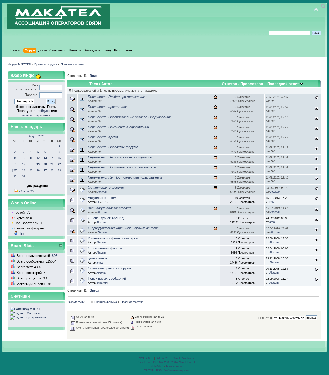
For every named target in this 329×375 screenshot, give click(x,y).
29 (59, 170)
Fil (97, 201)
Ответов (229, 84)
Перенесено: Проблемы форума (113, 147)
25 (30, 170)
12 (38, 158)
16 (14, 164)
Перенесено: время (103, 137)
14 (51, 158)
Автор (107, 84)
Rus (272, 201)
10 (23, 158)
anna (99, 262)
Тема (93, 84)
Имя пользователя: (26, 87)
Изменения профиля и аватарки (113, 238)
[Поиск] (323, 6)
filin (21, 233)
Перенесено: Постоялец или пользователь (122, 167)
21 (51, 164)
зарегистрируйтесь (36, 115)
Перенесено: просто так (107, 107)
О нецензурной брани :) (106, 218)
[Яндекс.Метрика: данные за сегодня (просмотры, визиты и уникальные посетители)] (25, 313)
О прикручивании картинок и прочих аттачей (124, 228)
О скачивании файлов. (105, 248)
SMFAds (156, 366)
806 (54, 256)
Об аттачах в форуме (106, 187)
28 (51, 170)
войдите (44, 111)
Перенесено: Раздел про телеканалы (117, 97)
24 (23, 170)
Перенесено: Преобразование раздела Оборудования (129, 117)
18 (30, 164)
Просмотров (251, 84)
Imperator (102, 282)
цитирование (97, 258)
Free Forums (174, 366)
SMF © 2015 (163, 358)
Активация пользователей (109, 208)
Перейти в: (265, 317)
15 (59, 158)
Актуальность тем (102, 198)
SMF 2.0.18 (146, 358)
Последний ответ (283, 84)
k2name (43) (27, 191)
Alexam (102, 191)
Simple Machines (183, 358)
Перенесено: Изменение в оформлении (118, 127)
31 (23, 176)
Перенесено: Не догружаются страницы (120, 157)
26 (38, 170)
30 (14, 176)
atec (272, 221)
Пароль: (31, 95)
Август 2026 (36, 136)
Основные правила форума (109, 268)
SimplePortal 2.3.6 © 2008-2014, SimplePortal (166, 362)
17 (23, 164)
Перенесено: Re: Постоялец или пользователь (125, 177)
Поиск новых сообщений (107, 278)
